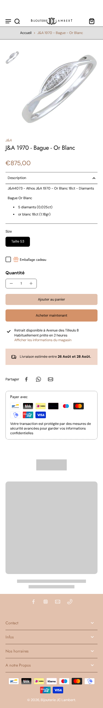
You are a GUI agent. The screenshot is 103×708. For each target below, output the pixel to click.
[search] (17, 21)
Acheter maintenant (51, 315)
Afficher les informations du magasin (42, 340)
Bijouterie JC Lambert (58, 700)
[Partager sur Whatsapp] (38, 379)
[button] (51, 299)
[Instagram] (46, 602)
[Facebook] (33, 602)
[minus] (11, 283)
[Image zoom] (59, 89)
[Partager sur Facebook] (26, 379)
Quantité (15, 273)
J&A (8, 140)
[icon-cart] (91, 21)
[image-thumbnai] (12, 57)
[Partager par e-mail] (50, 379)
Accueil (26, 33)
